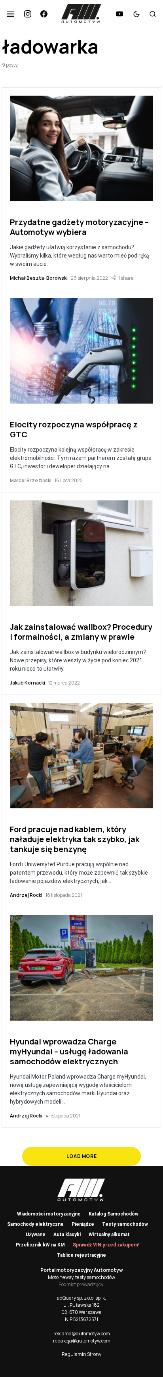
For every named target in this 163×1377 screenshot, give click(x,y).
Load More (81, 1156)
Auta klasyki (67, 1234)
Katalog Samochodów (113, 1214)
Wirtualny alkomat (109, 1234)
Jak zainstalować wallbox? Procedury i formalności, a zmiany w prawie (81, 631)
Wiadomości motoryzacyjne (49, 1214)
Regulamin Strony (81, 1354)
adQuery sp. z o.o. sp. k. (81, 1297)
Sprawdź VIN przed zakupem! (106, 1245)
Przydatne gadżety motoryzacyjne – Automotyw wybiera (79, 227)
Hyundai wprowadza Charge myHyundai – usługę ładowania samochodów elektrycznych (69, 1051)
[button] (10, 14)
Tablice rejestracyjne (81, 1255)
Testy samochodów (125, 1224)
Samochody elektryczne (35, 1224)
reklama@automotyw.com (81, 1333)
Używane (35, 1234)
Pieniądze (83, 1224)
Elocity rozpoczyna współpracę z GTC (74, 429)
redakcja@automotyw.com (81, 1340)
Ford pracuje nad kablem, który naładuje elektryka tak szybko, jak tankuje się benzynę (74, 839)
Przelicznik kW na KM (40, 1245)
